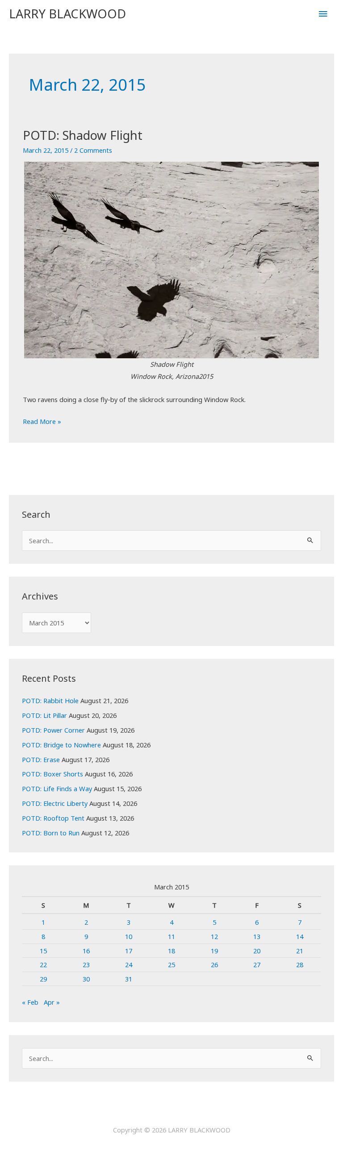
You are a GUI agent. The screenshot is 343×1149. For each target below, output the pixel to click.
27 (256, 964)
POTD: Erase (41, 759)
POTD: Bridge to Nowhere (61, 744)
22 (43, 964)
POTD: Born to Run (50, 832)
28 (299, 964)
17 (128, 950)
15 (43, 950)
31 (128, 978)
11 (171, 936)
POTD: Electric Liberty (55, 803)
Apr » (52, 1002)
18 (171, 950)
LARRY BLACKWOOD (67, 13)
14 (299, 936)
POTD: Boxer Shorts (52, 773)
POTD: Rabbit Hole (50, 700)
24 (128, 964)
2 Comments (93, 150)
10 (128, 936)
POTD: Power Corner (53, 729)
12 (214, 936)
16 (86, 950)
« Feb (30, 1002)
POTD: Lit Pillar (44, 715)
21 (299, 950)
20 (256, 950)
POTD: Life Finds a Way (57, 788)
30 (86, 978)
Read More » (42, 422)
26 (214, 964)
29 (43, 978)
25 (171, 964)
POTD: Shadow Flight (82, 135)
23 (86, 964)
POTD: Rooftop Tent (53, 818)
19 (214, 950)
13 (256, 936)
